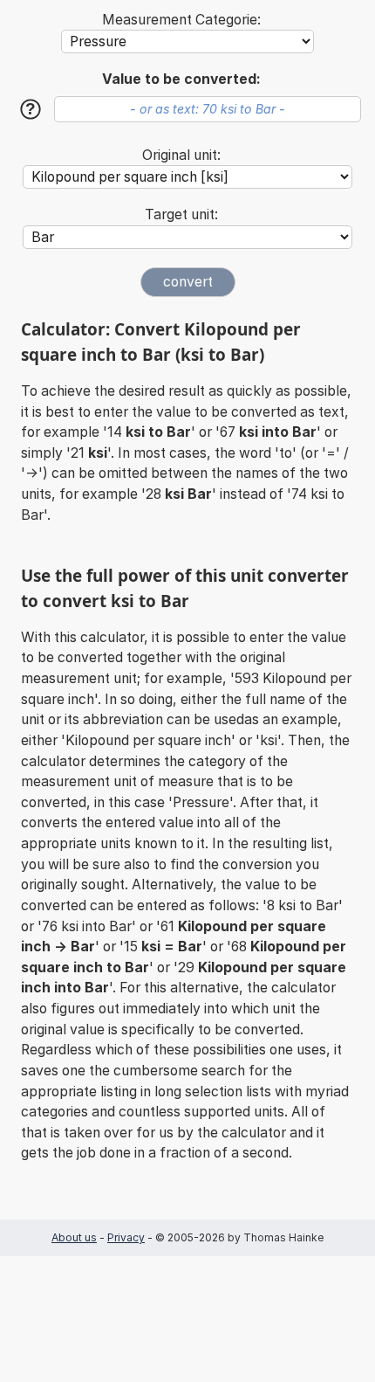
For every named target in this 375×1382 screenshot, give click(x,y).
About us (74, 1237)
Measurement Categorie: (181, 19)
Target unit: (181, 214)
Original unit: (181, 155)
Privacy (126, 1237)
